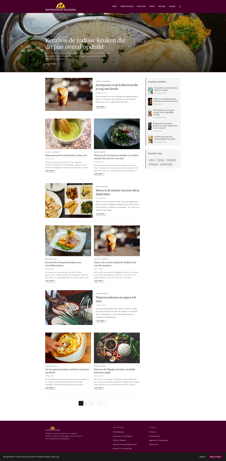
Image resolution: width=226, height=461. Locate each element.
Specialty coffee (166, 164)
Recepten (141, 6)
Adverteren (153, 444)
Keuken (172, 6)
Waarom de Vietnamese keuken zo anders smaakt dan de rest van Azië (116, 157)
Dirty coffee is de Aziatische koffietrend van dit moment (115, 264)
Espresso (161, 160)
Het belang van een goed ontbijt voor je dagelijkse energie (163, 112)
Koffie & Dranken (119, 440)
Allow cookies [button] (215, 457)
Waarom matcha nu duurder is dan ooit (66, 155)
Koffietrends (153, 164)
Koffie (152, 6)
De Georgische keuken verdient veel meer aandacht (67, 371)
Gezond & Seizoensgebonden (125, 444)
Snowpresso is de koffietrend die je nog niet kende (117, 87)
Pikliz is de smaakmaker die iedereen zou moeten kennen (165, 100)
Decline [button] (203, 457)
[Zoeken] (180, 6)
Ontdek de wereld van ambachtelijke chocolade (164, 138)
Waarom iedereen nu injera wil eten (116, 299)
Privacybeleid (154, 436)
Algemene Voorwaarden (158, 440)
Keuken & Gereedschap (122, 448)
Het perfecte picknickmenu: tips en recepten (166, 89)
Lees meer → (101, 107)
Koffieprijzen (171, 160)
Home (114, 6)
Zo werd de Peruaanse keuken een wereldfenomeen (63, 264)
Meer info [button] (55, 457)
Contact (152, 432)
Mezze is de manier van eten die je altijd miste (117, 192)
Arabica (152, 160)
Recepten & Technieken (122, 436)
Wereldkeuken (127, 6)
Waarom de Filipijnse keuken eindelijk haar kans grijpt (114, 371)
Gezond (162, 6)
